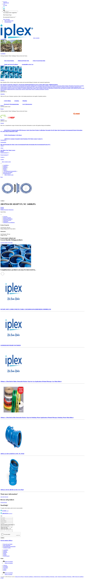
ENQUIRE (10, 242)
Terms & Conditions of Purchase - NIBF (66, 576)
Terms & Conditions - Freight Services (32, 576)
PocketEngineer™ (7, 173)
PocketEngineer (7, 22)
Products (2, 65)
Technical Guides (6, 547)
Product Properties (4, 209)
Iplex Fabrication (6, 545)
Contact (2, 157)
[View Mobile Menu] (1, 163)
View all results (6, 19)
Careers (4, 569)
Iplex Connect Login (8, 20)
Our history (5, 566)
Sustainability (3, 140)
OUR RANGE (4, 502)
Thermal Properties (7, 220)
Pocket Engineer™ (5, 152)
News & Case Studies (7, 544)
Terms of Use (18, 576)
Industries (3, 90)
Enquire (2, 207)
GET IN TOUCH (4, 496)
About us (5, 565)
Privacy (4, 570)
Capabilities (3, 39)
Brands (2, 105)
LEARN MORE (4, 242)
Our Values (5, 567)
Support (2, 119)
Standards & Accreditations (9, 222)
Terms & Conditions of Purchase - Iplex (49, 576)
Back (2, 177)
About (2, 145)
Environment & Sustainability (9, 546)
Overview (5, 216)
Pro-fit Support (6, 555)
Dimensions (10, 209)
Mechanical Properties (7, 218)
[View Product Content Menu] (1, 214)
